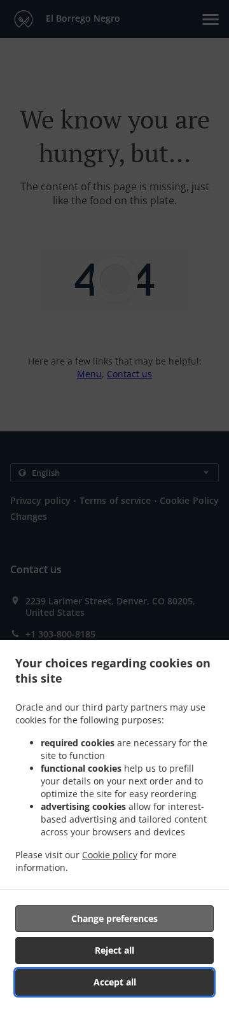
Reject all (114, 950)
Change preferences (114, 918)
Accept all (115, 982)
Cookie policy (109, 855)
